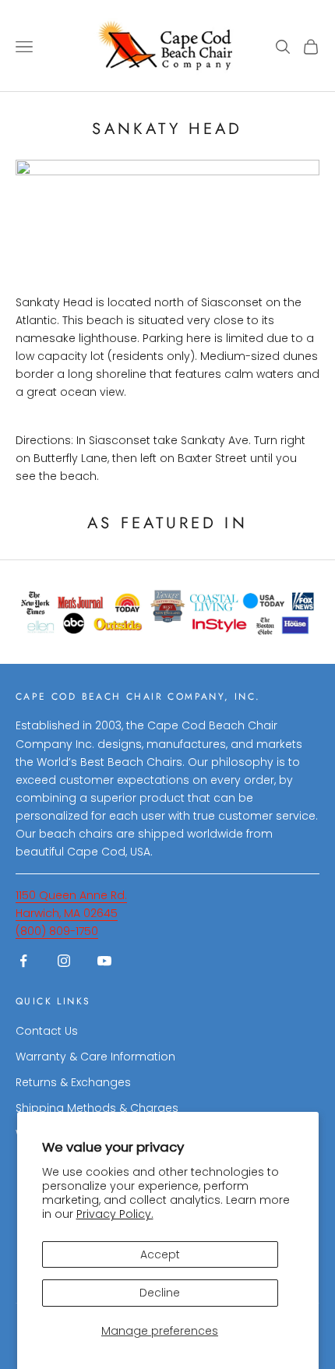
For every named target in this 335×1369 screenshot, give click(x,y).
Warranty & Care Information (95, 1056)
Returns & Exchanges (73, 1082)
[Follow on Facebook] (23, 961)
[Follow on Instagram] (64, 961)
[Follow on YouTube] (104, 961)
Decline (159, 1292)
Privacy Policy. (114, 1214)
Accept (160, 1254)
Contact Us (47, 1031)
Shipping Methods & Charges (97, 1108)
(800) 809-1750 (57, 931)
